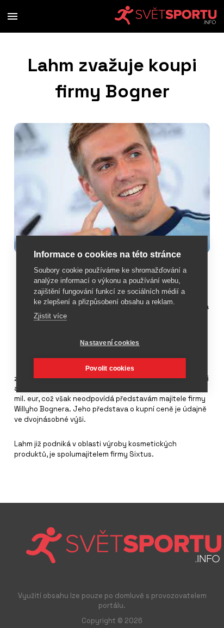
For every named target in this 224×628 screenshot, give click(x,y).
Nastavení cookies (109, 343)
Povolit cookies (109, 368)
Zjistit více (50, 316)
